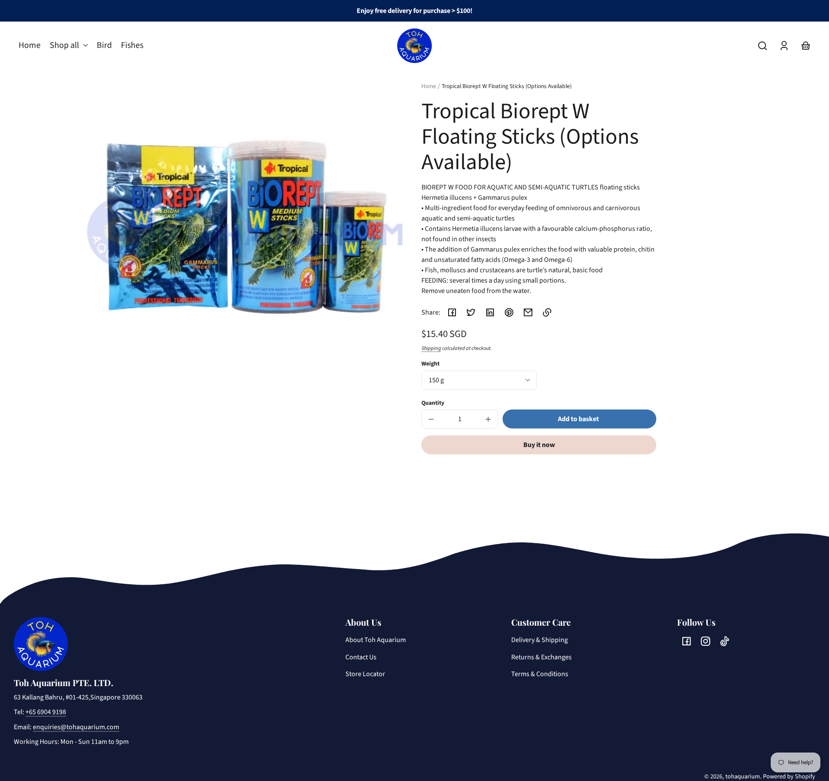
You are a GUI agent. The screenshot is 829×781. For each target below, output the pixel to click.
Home (428, 86)
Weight (430, 363)
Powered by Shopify (789, 776)
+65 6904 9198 (45, 712)
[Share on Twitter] (471, 312)
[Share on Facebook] (452, 312)
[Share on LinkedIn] (490, 312)
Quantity (432, 403)
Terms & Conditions (539, 674)
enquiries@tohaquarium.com (76, 727)
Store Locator (365, 674)
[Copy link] (547, 312)
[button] (762, 45)
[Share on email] (528, 312)
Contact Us (361, 657)
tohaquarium (742, 776)
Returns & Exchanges (541, 657)
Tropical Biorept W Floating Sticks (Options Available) (507, 86)
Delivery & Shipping (539, 640)
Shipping (431, 348)
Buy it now (539, 445)
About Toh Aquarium (375, 640)
